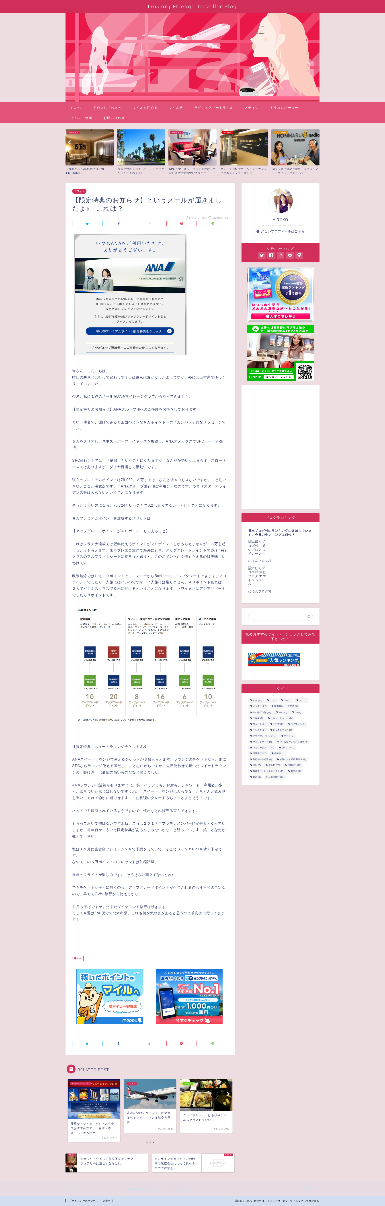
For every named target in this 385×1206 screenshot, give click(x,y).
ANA (79, 958)
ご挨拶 (258, 718)
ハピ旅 (278, 724)
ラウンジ (288, 747)
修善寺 (279, 753)
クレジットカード (282, 718)
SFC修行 (259, 706)
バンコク (259, 730)
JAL (302, 700)
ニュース (259, 724)
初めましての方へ (107, 108)
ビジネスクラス (282, 730)
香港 (257, 777)
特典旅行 (294, 765)
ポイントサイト (262, 742)
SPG (283, 712)
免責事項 (108, 1200)
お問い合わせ (114, 118)
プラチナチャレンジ (264, 736)
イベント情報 (81, 118)
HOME (76, 108)
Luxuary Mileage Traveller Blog (192, 6)
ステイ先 (252, 108)
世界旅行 (259, 753)
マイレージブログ (263, 747)
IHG (287, 700)
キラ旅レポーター (284, 108)
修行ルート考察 (262, 759)
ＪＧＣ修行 (276, 777)
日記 (257, 765)
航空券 (296, 771)
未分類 (274, 765)
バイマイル (298, 724)
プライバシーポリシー (82, 1200)
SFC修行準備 (262, 712)
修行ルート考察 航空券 (293, 759)
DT (273, 700)
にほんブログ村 (260, 561)
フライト (79, 191)
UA (298, 712)
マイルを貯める (145, 108)
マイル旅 (176, 108)
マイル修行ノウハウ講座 (293, 742)
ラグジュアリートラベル (213, 108)
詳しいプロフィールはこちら (283, 231)
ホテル (289, 736)
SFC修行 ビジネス (286, 706)
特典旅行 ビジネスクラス (268, 771)
